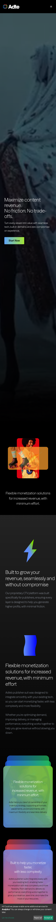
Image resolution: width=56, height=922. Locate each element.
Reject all (38, 918)
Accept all (48, 918)
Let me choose (8, 918)
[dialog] (28, 913)
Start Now (14, 240)
